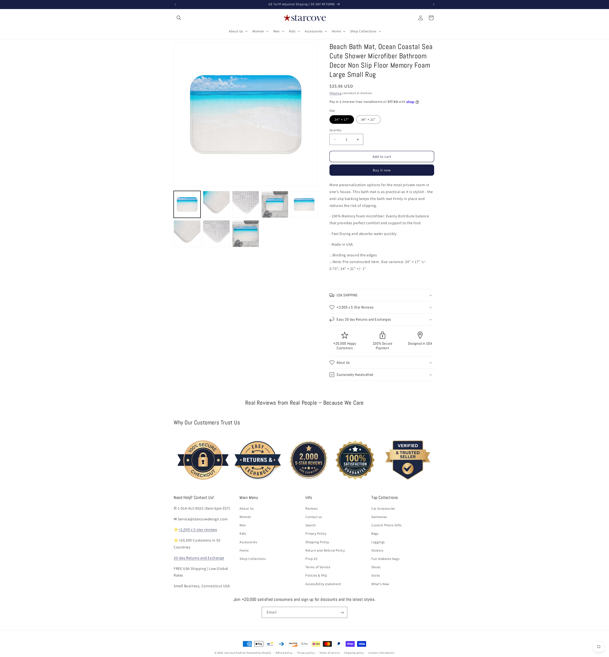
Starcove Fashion (235, 652)
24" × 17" (341, 119)
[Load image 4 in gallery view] (274, 204)
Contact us (313, 516)
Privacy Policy (315, 533)
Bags (374, 533)
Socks (375, 575)
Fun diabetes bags (385, 558)
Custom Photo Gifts (386, 525)
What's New (380, 584)
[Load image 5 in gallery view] (304, 204)
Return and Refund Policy (325, 550)
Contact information (381, 652)
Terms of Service (317, 567)
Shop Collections (253, 558)
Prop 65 (311, 558)
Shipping (335, 93)
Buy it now (382, 170)
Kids (243, 533)
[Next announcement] (433, 4)
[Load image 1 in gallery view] (187, 204)
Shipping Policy (317, 542)
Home (244, 550)
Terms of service (329, 652)
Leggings (378, 542)
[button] (179, 18)
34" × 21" (368, 119)
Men (243, 525)
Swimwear (379, 516)
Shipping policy (354, 652)
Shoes (376, 567)
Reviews (311, 508)
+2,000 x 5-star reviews (198, 529)
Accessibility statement (323, 584)
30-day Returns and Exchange (199, 557)
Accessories (248, 542)
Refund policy (284, 652)
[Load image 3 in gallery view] (245, 204)
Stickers (377, 550)
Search (310, 525)
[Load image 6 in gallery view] (187, 233)
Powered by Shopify (259, 652)
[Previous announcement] (175, 4)
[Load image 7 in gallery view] (216, 233)
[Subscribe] (342, 612)
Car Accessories (383, 508)
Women (245, 516)
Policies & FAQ (316, 575)
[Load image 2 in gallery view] (216, 204)
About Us (247, 508)
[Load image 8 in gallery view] (245, 233)
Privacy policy (306, 652)
